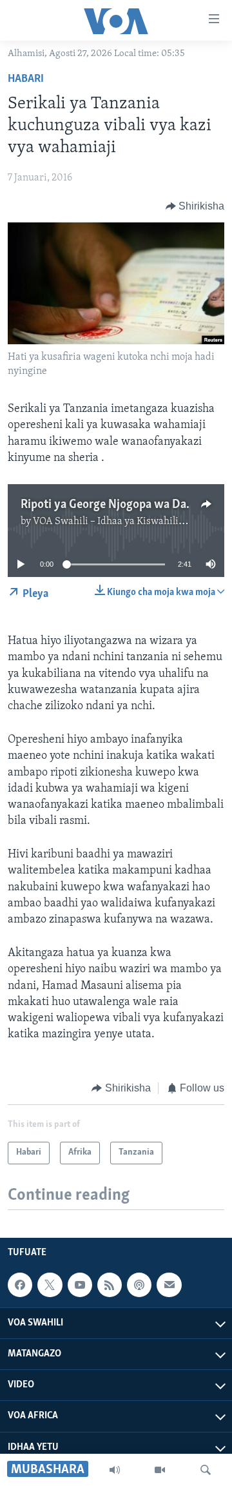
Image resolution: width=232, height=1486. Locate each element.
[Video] (159, 1470)
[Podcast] (139, 1285)
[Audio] (114, 1470)
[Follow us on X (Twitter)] (49, 1285)
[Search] (205, 1470)
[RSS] (109, 1285)
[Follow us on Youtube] (80, 1285)
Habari (26, 79)
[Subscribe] (169, 1285)
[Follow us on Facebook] (20, 1285)
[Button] (195, 206)
